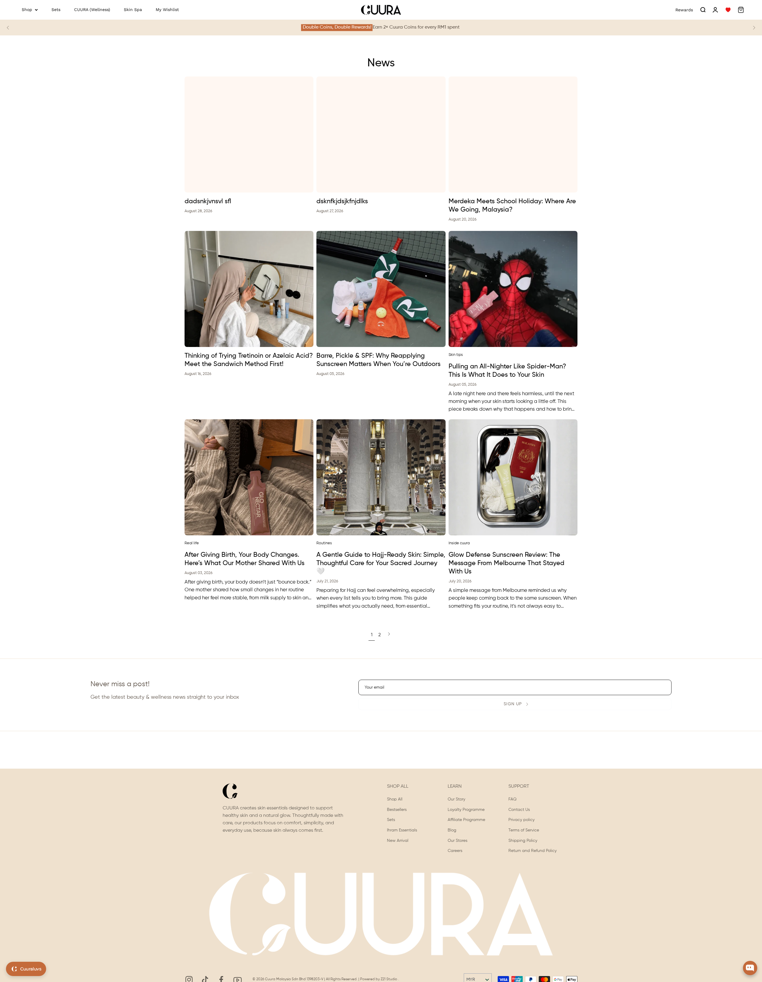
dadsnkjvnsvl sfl (208, 201)
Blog (452, 830)
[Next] (754, 27)
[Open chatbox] (750, 968)
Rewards (684, 9)
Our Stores (457, 841)
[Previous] (8, 27)
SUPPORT (518, 786)
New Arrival (397, 841)
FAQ (512, 799)
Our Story (456, 799)
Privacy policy (521, 820)
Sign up (513, 704)
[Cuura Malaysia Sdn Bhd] (381, 9)
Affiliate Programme (466, 820)
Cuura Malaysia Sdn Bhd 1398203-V (294, 979)
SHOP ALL (397, 786)
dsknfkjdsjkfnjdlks (342, 201)
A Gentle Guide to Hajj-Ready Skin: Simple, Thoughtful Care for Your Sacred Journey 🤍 (380, 563)
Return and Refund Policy (532, 851)
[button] (703, 10)
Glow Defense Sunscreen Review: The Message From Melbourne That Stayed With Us (506, 563)
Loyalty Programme (466, 810)
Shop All (394, 799)
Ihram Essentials (402, 830)
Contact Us (519, 810)
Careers (455, 851)
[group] (381, 27)
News (381, 63)
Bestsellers (397, 810)
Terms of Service (523, 830)
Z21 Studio (389, 979)
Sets (391, 820)
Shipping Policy (522, 841)
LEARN (455, 786)
